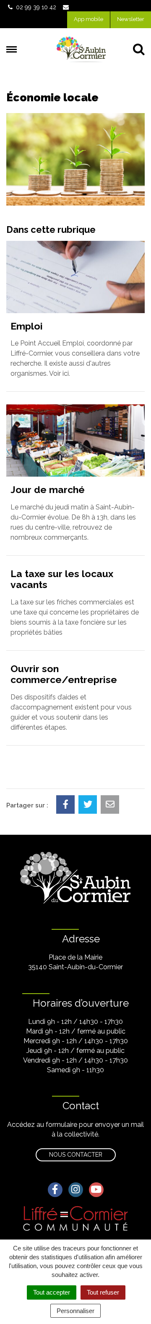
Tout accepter (51, 1292)
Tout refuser (103, 1292)
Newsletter (130, 19)
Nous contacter (75, 1154)
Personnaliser (75, 1310)
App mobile (88, 19)
